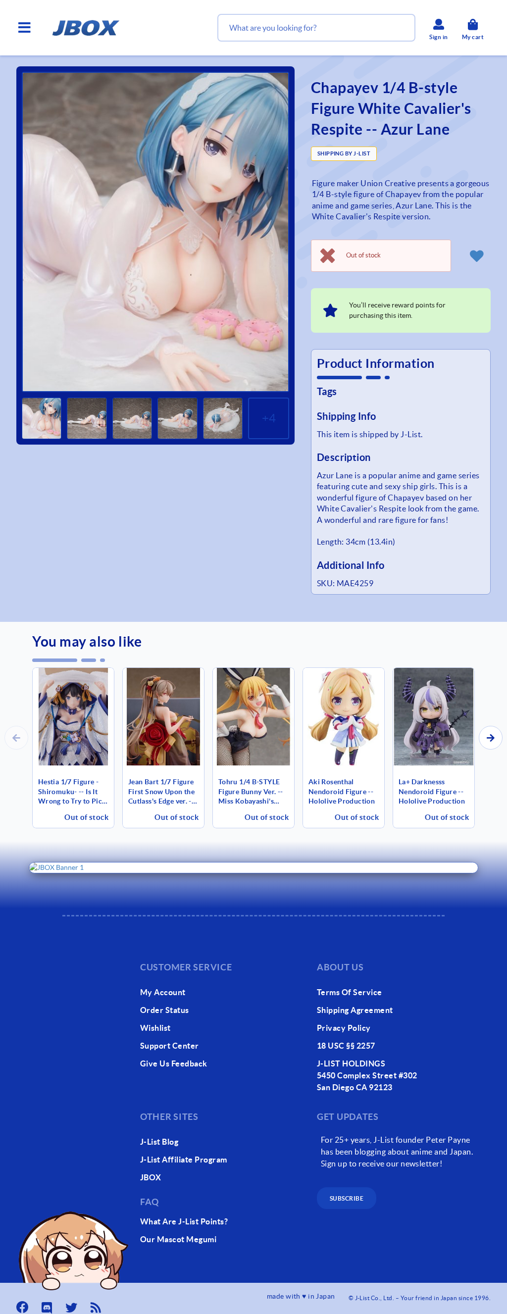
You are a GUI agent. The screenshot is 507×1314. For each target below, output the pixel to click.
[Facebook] (23, 1305)
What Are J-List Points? (184, 1221)
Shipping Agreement (355, 1010)
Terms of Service (349, 992)
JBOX (150, 1177)
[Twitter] (72, 1305)
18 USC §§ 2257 (346, 1045)
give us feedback (173, 1063)
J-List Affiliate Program (183, 1159)
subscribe (346, 1198)
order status (164, 1010)
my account (163, 992)
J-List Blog (159, 1141)
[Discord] (48, 1305)
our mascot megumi (178, 1239)
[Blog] (97, 1305)
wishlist (155, 1027)
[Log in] (477, 255)
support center (169, 1045)
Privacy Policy (344, 1027)
